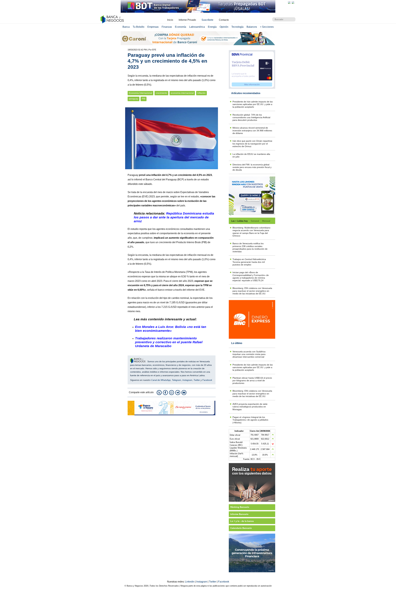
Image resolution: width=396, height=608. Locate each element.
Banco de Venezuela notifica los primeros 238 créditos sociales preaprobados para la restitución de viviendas (249, 247)
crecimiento (161, 93)
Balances (252, 27)
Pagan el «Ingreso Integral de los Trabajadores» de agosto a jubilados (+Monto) (250, 420)
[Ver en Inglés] (289, 2)
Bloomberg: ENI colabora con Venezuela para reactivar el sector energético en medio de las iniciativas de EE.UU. (252, 291)
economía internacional (182, 93)
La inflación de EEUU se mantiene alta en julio (251, 155)
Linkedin (190, 581)
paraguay (133, 99)
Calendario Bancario (241, 528)
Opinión (224, 27)
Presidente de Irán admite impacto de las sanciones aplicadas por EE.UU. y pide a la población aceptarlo (252, 104)
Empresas (153, 27)
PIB (143, 99)
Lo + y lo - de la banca (242, 521)
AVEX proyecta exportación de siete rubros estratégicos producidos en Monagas (249, 407)
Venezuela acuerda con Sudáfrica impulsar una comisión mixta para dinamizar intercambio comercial (248, 354)
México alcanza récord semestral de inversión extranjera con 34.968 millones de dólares (252, 130)
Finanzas (167, 27)
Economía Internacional (140, 93)
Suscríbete (207, 20)
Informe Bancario (239, 514)
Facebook (207, 380)
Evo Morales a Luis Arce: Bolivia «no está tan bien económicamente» (170, 328)
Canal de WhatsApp (161, 380)
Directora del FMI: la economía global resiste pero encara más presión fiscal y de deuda (251, 167)
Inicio (170, 20)
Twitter (197, 380)
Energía (212, 27)
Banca (126, 27)
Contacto (224, 20)
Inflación (201, 93)
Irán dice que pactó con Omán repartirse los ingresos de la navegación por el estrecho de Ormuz (252, 144)
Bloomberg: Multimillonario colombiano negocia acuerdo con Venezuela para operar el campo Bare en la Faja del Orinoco (251, 231)
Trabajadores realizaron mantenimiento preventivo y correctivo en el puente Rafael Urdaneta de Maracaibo (168, 342)
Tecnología (237, 27)
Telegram (176, 380)
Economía (180, 27)
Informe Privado (187, 20)
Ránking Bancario (239, 507)
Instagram (187, 380)
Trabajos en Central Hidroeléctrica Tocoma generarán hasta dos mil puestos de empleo (249, 262)
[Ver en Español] (293, 2)
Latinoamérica (197, 27)
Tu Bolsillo (138, 27)
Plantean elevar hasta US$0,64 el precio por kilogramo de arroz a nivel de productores (252, 381)
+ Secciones (267, 27)
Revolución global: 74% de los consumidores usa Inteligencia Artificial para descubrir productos (251, 117)
